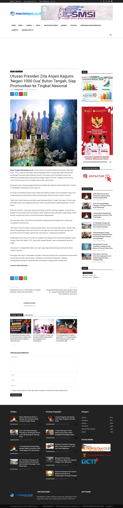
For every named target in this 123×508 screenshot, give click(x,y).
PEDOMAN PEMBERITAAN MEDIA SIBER (93, 506)
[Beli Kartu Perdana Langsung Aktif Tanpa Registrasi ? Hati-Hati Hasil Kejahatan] (50, 446)
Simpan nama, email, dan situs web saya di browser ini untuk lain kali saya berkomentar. (39, 390)
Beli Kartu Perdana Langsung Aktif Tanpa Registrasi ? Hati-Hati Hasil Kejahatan (65, 446)
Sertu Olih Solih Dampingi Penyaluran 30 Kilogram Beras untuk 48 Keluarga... (102, 205)
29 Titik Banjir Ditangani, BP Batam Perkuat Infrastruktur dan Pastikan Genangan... (102, 225)
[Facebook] (101, 1)
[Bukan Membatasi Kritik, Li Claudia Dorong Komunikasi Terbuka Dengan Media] (86, 196)
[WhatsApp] (25, 94)
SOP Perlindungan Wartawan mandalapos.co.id (68, 506)
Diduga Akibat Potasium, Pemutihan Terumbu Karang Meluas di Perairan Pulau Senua (103, 246)
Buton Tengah (26, 69)
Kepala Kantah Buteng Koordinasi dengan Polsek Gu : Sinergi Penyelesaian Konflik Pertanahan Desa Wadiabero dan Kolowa (61, 292)
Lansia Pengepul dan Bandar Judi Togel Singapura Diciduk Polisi (65, 419)
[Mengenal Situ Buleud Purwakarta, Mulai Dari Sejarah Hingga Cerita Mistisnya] (50, 459)
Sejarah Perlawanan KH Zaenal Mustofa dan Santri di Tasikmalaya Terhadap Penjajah (66, 474)
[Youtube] (112, 1)
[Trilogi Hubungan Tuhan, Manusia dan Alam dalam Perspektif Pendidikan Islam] (50, 432)
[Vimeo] (109, 1)
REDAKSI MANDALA (48, 506)
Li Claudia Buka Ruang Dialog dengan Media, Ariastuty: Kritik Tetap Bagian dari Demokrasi (29, 448)
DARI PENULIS (29, 315)
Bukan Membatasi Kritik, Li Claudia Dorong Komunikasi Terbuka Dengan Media (101, 195)
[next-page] (14, 345)
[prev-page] (11, 345)
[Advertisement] (61, 51)
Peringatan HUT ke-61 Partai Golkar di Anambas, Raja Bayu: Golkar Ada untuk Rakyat (25, 291)
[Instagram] (104, 1)
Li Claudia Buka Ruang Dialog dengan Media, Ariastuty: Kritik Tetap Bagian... (102, 215)
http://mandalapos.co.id (30, 305)
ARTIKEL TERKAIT (16, 315)
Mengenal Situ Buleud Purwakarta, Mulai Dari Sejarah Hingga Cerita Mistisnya (65, 460)
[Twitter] (106, 1)
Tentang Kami (109, 506)
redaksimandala (18, 89)
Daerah (19, 69)
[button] (110, 34)
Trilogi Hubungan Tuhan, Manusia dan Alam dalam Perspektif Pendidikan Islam (64, 433)
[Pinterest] (21, 94)
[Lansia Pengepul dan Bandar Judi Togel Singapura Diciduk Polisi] (50, 418)
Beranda (12, 69)
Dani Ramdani (14, 424)
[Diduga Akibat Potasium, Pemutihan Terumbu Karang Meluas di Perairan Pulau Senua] (86, 246)
